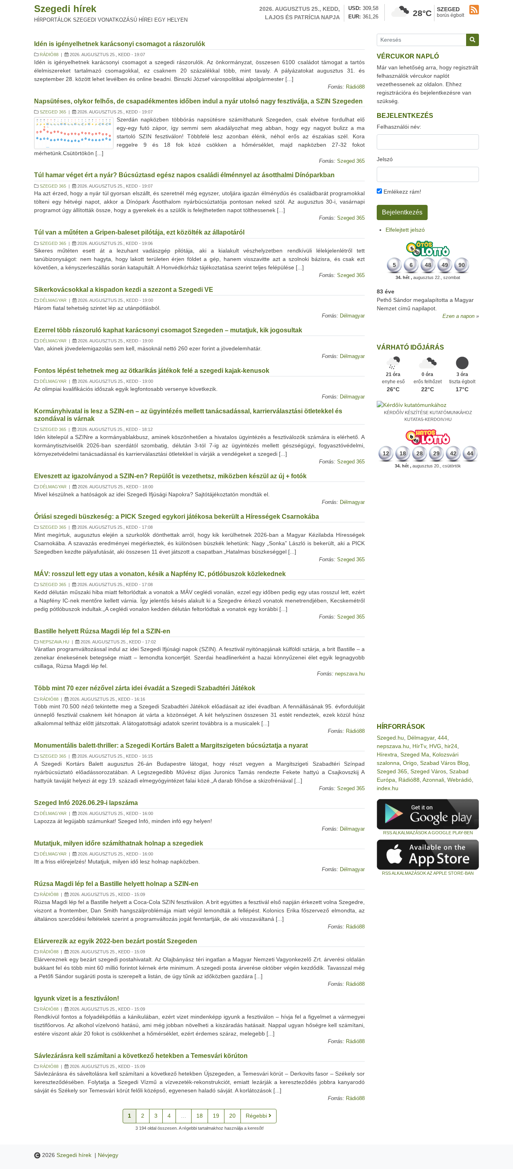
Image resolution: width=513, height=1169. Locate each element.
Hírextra (387, 754)
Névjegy (108, 1155)
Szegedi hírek (65, 8)
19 (216, 1115)
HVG (435, 746)
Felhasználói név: (399, 126)
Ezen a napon (458, 316)
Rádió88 (49, 54)
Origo (410, 763)
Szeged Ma (414, 754)
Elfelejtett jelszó (405, 230)
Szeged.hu (390, 737)
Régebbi (257, 1115)
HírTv (419, 746)
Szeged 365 (53, 111)
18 (199, 1115)
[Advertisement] (428, 596)
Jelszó (385, 159)
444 (442, 737)
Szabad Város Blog (444, 763)
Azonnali (433, 780)
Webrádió (459, 780)
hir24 (450, 746)
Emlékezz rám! (401, 191)
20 (232, 1115)
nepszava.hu (54, 641)
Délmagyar (53, 300)
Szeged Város (428, 771)
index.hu (387, 788)
